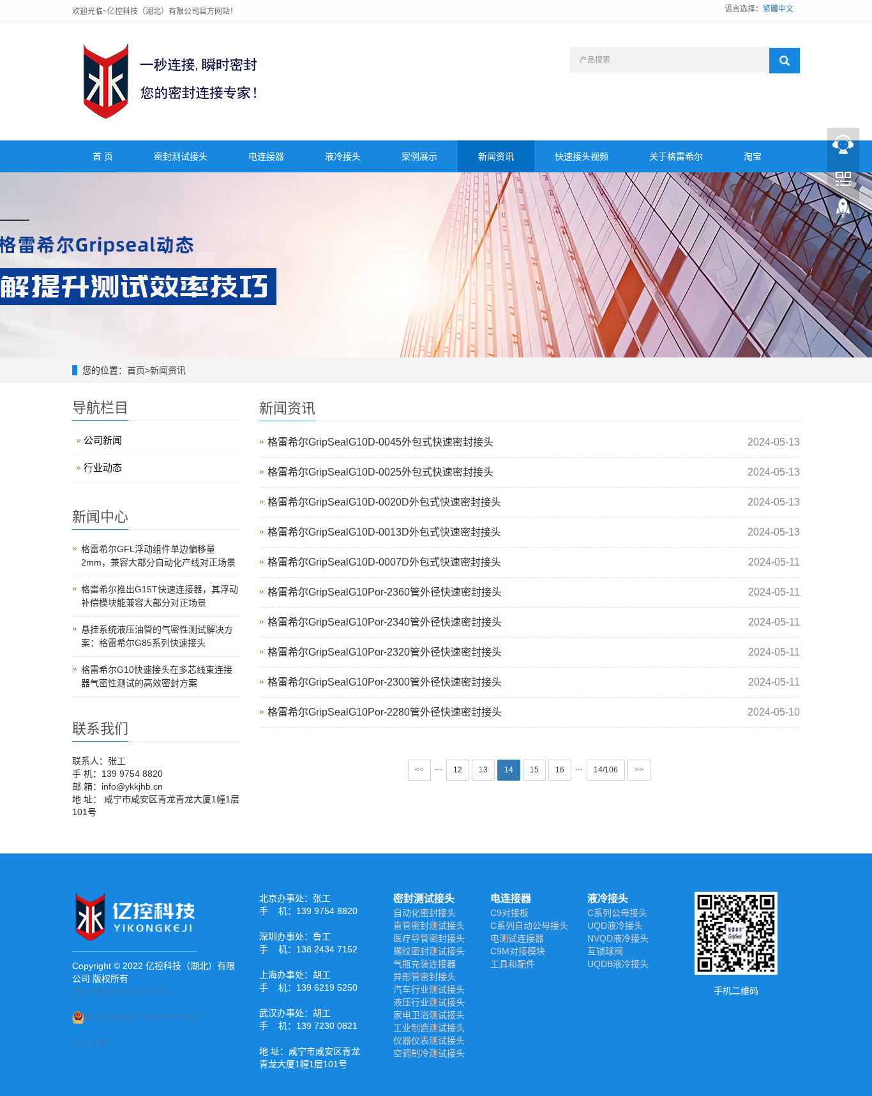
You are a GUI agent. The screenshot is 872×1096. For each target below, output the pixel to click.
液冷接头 (343, 156)
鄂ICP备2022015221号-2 (122, 991)
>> (639, 769)
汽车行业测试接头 (429, 989)
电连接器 (266, 156)
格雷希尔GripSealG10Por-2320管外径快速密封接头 (384, 652)
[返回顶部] (843, 211)
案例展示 (419, 156)
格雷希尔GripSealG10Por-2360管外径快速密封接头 (384, 592)
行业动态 (103, 467)
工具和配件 (512, 964)
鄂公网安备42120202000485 (142, 1017)
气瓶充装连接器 (424, 964)
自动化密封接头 (424, 913)
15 (534, 769)
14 (508, 769)
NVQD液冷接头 (618, 938)
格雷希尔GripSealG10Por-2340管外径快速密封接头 (384, 622)
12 (457, 769)
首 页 (103, 156)
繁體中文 (778, 8)
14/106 (606, 769)
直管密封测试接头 (429, 925)
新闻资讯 (496, 156)
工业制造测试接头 (429, 1028)
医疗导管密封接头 (429, 938)
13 (483, 769)
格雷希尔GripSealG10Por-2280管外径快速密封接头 (384, 712)
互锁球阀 (605, 951)
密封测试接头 (180, 156)
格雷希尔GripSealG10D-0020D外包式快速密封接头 (384, 502)
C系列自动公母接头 (529, 925)
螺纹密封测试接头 (429, 951)
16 (559, 769)
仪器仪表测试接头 (429, 1040)
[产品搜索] (784, 60)
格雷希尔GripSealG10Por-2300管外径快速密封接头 (384, 682)
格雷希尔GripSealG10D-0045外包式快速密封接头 (380, 442)
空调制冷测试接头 (429, 1053)
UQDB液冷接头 (618, 964)
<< (419, 769)
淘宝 (753, 156)
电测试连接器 (517, 938)
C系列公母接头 (617, 913)
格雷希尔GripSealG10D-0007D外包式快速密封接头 (384, 562)
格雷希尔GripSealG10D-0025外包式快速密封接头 (380, 472)
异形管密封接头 (424, 977)
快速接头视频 (581, 156)
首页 (136, 370)
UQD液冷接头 (615, 925)
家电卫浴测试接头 (429, 1015)
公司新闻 (103, 440)
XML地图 (90, 1043)
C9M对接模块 (517, 951)
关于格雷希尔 (676, 156)
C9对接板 (509, 913)
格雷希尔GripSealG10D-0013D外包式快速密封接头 (384, 532)
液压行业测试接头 (429, 1002)
